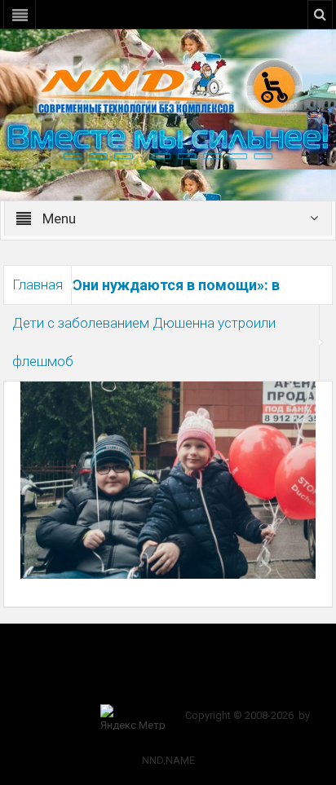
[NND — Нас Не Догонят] (168, 84)
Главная (37, 284)
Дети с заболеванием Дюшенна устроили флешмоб (144, 342)
